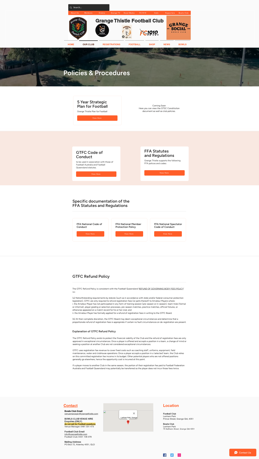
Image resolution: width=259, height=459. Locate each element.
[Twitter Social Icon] (172, 455)
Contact (71, 405)
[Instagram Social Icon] (179, 455)
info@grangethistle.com (75, 434)
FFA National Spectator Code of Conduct (168, 225)
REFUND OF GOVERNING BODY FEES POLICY (161, 288)
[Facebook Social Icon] (164, 455)
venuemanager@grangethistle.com (81, 413)
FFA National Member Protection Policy (128, 225)
